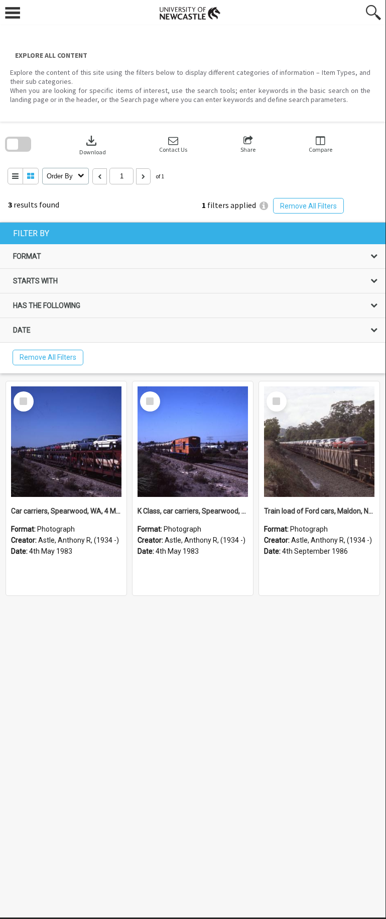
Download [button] (92, 144)
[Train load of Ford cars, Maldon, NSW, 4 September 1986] (319, 441)
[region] (192, 298)
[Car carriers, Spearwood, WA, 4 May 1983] (66, 441)
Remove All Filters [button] (308, 206)
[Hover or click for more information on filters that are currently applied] (264, 205)
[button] (173, 144)
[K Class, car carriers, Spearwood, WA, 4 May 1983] (193, 441)
